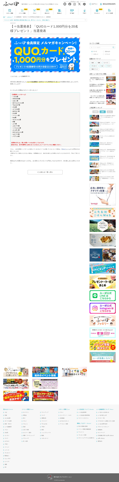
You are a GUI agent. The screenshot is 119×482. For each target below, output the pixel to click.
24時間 (95, 112)
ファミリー (44, 421)
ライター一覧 (101, 418)
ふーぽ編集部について (104, 409)
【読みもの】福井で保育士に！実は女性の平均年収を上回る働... (107, 131)
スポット (9, 13)
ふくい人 (7, 450)
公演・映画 (26, 429)
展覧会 (25, 415)
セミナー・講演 (27, 432)
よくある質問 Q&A (102, 424)
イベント (22, 13)
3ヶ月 (109, 112)
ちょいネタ (7, 458)
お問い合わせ (101, 438)
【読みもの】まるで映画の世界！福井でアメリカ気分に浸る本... (107, 171)
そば (6, 412)
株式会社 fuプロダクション (63, 477)
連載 (6, 464)
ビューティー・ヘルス (65, 415)
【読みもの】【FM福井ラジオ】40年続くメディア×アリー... (107, 165)
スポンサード (45, 438)
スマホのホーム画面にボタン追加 (106, 421)
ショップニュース (46, 432)
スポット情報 (64, 409)
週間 (102, 112)
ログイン (95, 4)
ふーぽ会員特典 (82, 412)
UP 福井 (72, 13)
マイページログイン (83, 418)
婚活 (43, 429)
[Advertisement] (103, 30)
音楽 (24, 426)
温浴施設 (62, 418)
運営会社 (100, 441)
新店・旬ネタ (8, 424)
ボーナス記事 (109, 13)
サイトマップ (101, 432)
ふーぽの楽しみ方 (102, 415)
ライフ (6, 438)
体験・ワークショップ (28, 435)
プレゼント (97, 13)
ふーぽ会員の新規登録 (84, 415)
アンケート (81, 432)
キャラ (43, 415)
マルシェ (25, 424)
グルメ (34, 13)
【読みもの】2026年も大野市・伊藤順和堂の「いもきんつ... (107, 178)
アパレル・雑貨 (64, 424)
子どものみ (44, 424)
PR (5, 467)
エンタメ (7, 435)
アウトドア (26, 438)
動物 (43, 435)
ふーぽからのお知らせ (103, 412)
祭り (24, 418)
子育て (84, 13)
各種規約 (100, 429)
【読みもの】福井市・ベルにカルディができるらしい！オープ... (107, 124)
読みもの (47, 13)
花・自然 (25, 441)
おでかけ (7, 441)
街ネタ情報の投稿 (82, 426)
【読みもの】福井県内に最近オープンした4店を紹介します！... (107, 117)
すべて (95, 51)
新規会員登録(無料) (109, 4)
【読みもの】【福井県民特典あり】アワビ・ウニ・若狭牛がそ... (107, 151)
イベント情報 (27, 409)
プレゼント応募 (82, 435)
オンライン (26, 412)
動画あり (59, 13)
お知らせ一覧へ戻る (46, 172)
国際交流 (44, 418)
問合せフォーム (66, 149)
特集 (6, 415)
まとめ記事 (7, 418)
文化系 (6, 432)
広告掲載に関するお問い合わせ (106, 435)
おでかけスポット (64, 421)
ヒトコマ (7, 461)
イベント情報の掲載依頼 (84, 429)
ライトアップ (45, 412)
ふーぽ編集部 (8, 426)
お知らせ (9, 17)
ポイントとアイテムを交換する (86, 438)
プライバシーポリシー (103, 426)
